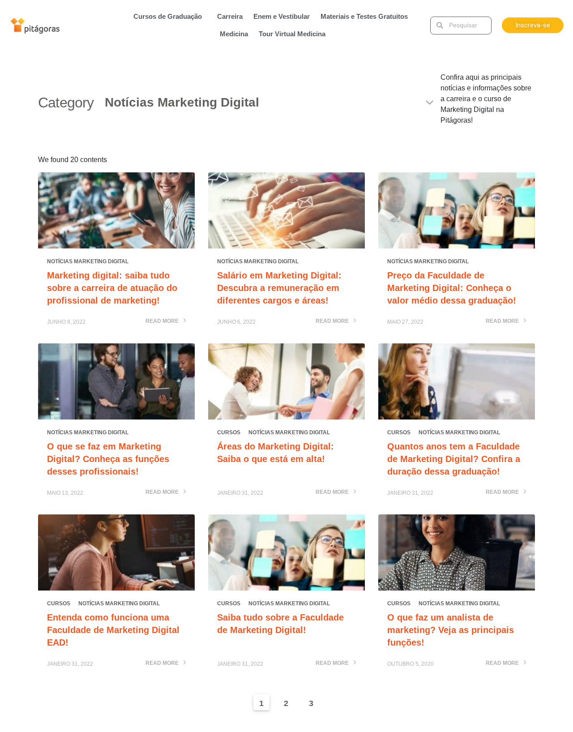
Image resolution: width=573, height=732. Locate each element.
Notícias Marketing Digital (87, 261)
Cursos (228, 432)
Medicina (234, 34)
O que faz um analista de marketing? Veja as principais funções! (450, 629)
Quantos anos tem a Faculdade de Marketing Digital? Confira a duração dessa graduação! (453, 458)
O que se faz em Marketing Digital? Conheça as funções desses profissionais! (108, 458)
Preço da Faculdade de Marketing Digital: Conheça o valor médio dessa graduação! (451, 287)
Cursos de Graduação (167, 16)
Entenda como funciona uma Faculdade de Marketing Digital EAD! (113, 629)
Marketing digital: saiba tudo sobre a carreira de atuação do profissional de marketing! (112, 287)
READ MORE (162, 321)
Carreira (230, 16)
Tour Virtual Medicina (292, 34)
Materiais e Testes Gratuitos (364, 16)
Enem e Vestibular (281, 16)
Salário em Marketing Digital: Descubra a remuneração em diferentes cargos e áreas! (279, 287)
